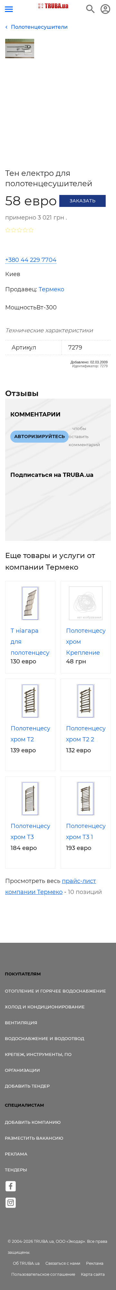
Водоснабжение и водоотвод (44, 1038)
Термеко (51, 289)
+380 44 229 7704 (30, 259)
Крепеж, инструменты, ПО (38, 1054)
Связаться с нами (62, 1263)
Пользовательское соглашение (43, 1274)
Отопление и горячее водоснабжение (55, 991)
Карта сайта (93, 1274)
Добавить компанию (33, 1122)
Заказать (82, 201)
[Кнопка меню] (9, 9)
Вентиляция (21, 1022)
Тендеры (16, 1169)
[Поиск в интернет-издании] (90, 9)
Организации (22, 1070)
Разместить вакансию (34, 1138)
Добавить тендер (27, 1086)
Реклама (16, 1153)
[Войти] (105, 9)
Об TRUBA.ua (26, 1263)
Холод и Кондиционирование (45, 1006)
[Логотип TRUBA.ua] (53, 5)
